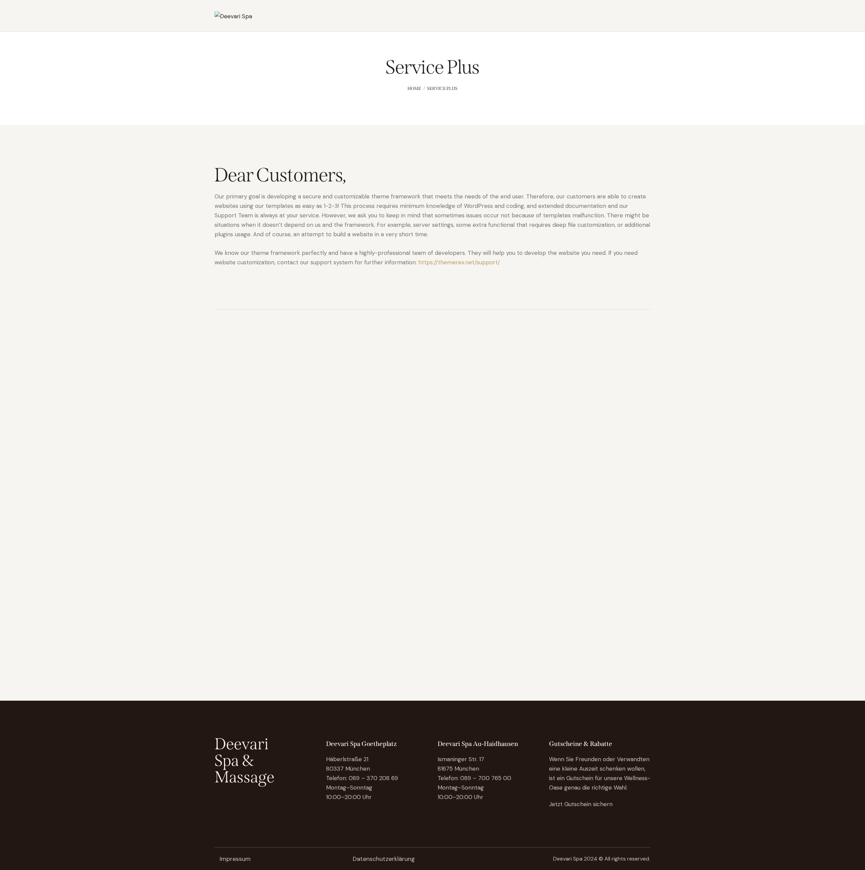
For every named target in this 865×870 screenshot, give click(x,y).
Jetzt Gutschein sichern (581, 804)
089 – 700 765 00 (485, 778)
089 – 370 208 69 (373, 778)
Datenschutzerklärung (384, 859)
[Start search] (646, 16)
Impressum (235, 859)
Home (414, 88)
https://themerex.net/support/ (459, 262)
